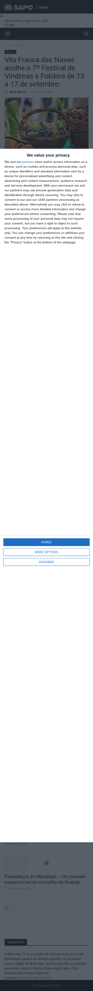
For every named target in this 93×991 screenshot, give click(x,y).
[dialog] (46, 496)
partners (28, 161)
